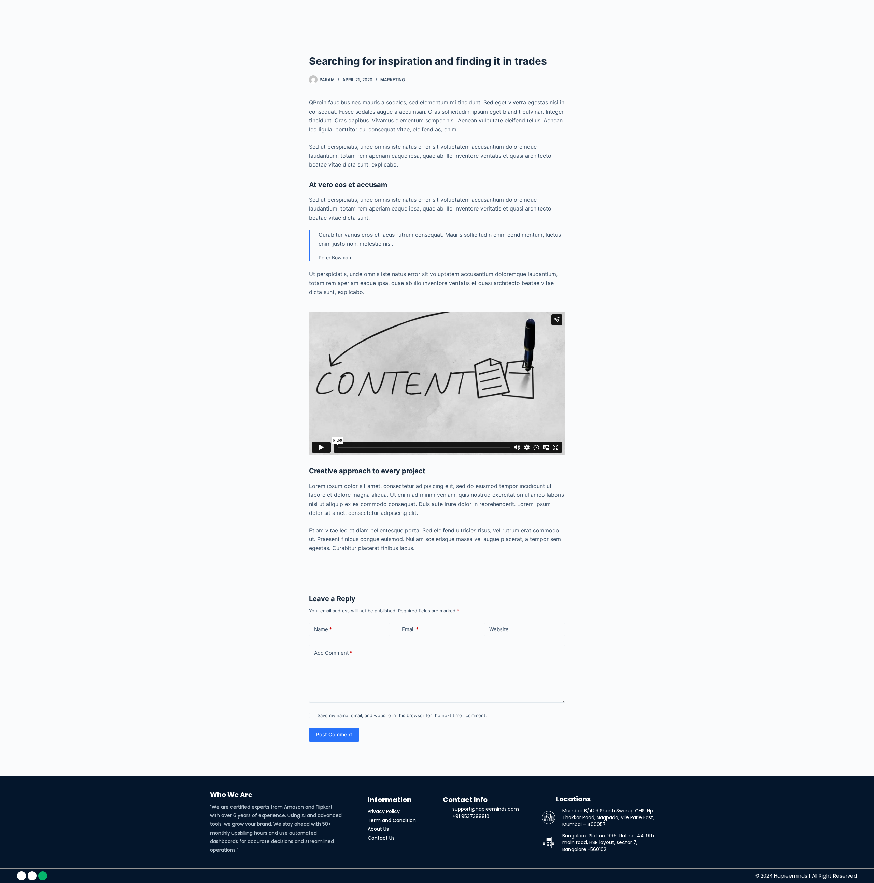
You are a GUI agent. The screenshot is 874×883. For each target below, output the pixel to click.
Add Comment (333, 653)
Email (410, 629)
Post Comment (334, 734)
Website (499, 629)
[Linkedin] (21, 875)
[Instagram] (32, 875)
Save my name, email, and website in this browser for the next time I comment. (402, 715)
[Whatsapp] (42, 875)
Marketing (392, 79)
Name (323, 629)
